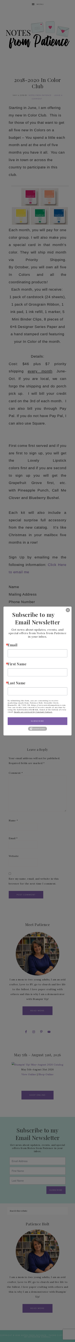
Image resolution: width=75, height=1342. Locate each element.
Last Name (16, 683)
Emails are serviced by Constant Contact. (33, 712)
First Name (17, 663)
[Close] (65, 610)
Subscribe (37, 721)
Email (12, 644)
